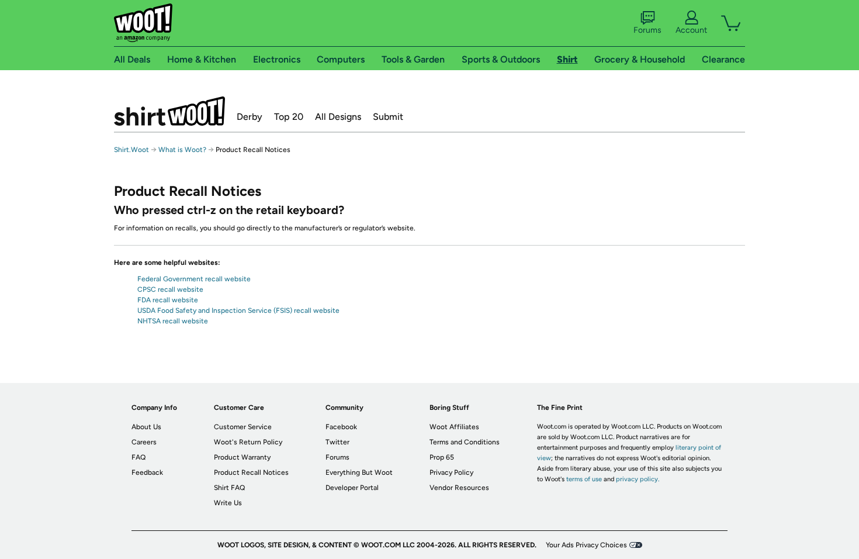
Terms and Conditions (465, 442)
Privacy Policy (451, 472)
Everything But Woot (359, 472)
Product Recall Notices (251, 472)
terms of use (584, 479)
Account (691, 30)
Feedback (147, 472)
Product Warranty (242, 457)
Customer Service (243, 427)
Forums (647, 30)
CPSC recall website (170, 289)
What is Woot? (182, 150)
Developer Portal (352, 488)
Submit (388, 116)
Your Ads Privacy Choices (586, 545)
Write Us (228, 503)
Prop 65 (442, 457)
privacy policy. (637, 479)
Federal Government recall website (194, 279)
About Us (146, 427)
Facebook (341, 427)
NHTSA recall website (172, 321)
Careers (144, 442)
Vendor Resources (459, 488)
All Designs (338, 116)
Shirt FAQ (229, 488)
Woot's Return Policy (248, 442)
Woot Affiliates (454, 427)
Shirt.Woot (169, 111)
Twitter (337, 442)
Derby (249, 116)
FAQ (138, 457)
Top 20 (288, 116)
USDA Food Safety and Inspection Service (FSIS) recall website (238, 310)
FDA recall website (167, 300)
